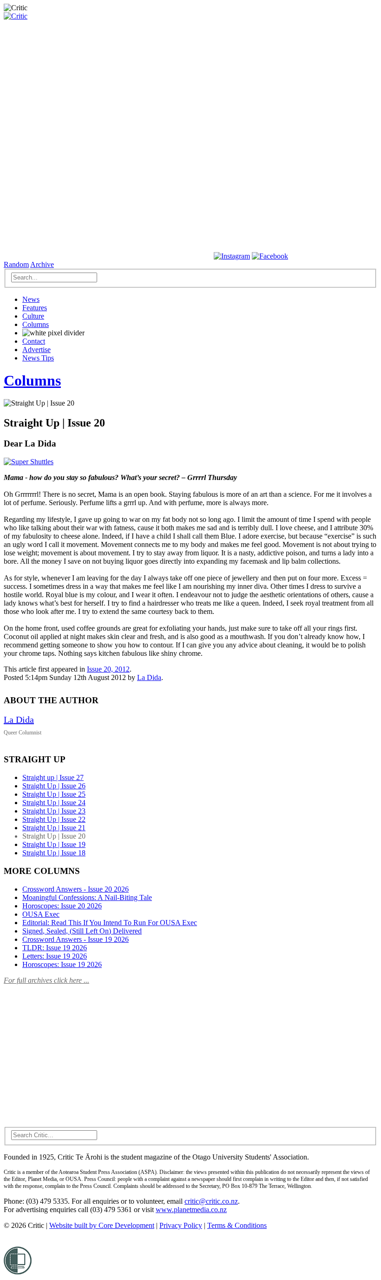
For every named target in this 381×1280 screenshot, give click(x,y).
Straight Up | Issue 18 (53, 853)
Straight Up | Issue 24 (53, 803)
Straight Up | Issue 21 (53, 828)
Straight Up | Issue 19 (53, 844)
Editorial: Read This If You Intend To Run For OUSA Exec (109, 923)
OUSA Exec (40, 914)
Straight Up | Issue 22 (53, 819)
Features (34, 308)
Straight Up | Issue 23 (53, 811)
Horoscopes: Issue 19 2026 (62, 964)
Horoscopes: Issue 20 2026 (62, 906)
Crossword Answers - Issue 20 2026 (75, 889)
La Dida (149, 677)
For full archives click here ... (46, 980)
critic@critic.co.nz (211, 1201)
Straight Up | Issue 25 (53, 794)
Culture (33, 316)
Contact (33, 341)
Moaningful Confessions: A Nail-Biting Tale (87, 897)
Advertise (36, 349)
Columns (35, 324)
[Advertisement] (73, 1050)
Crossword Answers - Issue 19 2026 (75, 939)
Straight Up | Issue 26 (53, 786)
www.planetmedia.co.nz (191, 1209)
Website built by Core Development (101, 1225)
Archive (42, 264)
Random (16, 264)
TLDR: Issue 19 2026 (54, 948)
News (30, 299)
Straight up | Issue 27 (53, 777)
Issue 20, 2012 (108, 669)
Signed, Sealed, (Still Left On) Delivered (82, 931)
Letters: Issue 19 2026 (54, 956)
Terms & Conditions (237, 1225)
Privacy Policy (180, 1225)
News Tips (38, 358)
